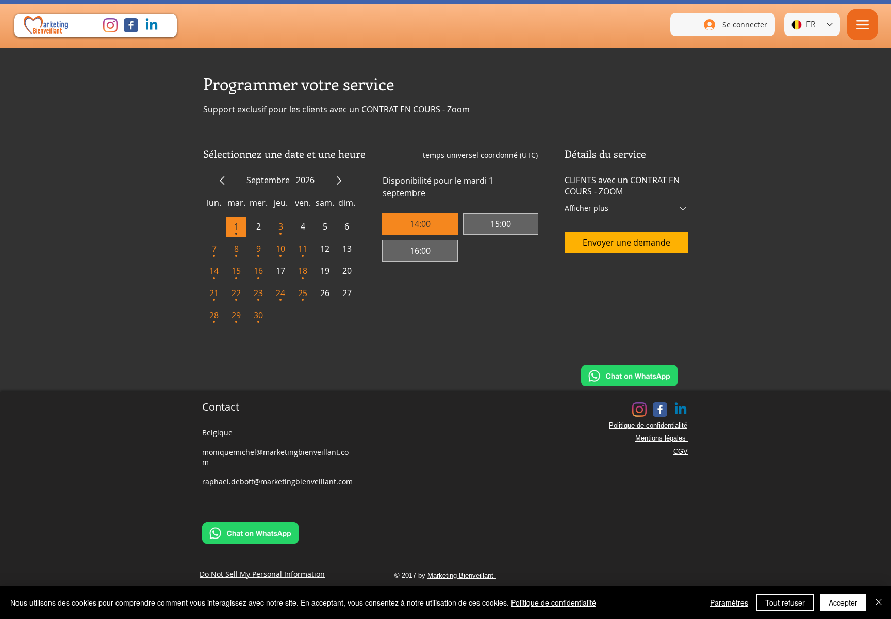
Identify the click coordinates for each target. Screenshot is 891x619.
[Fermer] (878, 602)
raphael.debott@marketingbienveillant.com (277, 481)
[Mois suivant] (339, 180)
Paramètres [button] (729, 602)
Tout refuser (785, 602)
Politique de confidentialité (553, 602)
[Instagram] (110, 25)
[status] (480, 155)
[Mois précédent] (222, 180)
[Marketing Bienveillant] (151, 25)
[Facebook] (131, 25)
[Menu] (862, 24)
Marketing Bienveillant (461, 575)
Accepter (843, 602)
